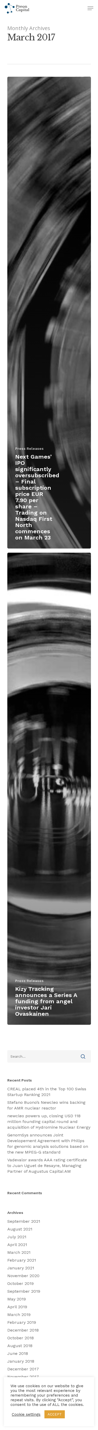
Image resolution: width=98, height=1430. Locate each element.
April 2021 (17, 1244)
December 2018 (23, 1330)
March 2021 (19, 1252)
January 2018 (20, 1361)
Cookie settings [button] (26, 1414)
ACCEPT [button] (55, 1414)
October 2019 (20, 1283)
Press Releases (29, 448)
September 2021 (23, 1221)
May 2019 (16, 1299)
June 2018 (17, 1353)
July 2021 (16, 1236)
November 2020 (23, 1275)
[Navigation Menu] (90, 8)
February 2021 (21, 1260)
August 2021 (19, 1229)
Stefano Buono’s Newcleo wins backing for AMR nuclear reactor (46, 1105)
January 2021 (20, 1267)
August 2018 (19, 1345)
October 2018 (20, 1337)
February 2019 (21, 1322)
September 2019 (23, 1291)
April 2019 (17, 1306)
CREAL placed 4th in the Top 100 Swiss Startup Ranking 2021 (46, 1091)
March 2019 (19, 1314)
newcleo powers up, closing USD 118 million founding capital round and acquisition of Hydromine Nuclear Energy (48, 1121)
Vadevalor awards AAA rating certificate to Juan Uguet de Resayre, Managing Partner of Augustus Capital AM (47, 1165)
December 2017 (23, 1369)
